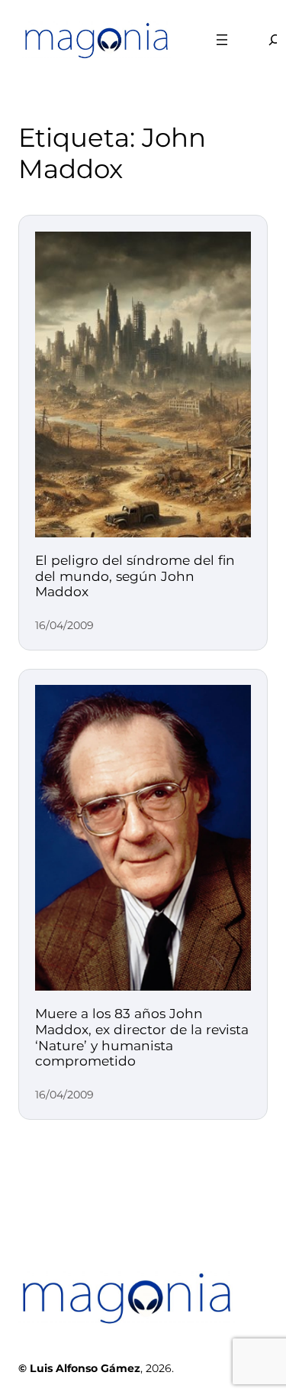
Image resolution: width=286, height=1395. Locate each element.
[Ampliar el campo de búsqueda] (265, 39)
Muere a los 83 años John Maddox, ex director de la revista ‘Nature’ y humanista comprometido (142, 1037)
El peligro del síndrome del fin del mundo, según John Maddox (135, 576)
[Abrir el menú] (222, 40)
